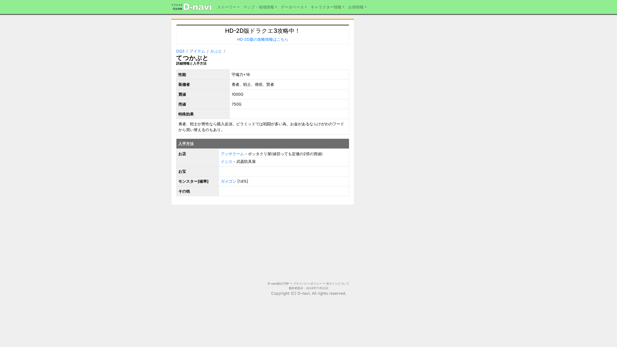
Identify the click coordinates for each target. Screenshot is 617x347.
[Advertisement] (215, 242)
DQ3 (180, 51)
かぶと (216, 51)
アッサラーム (232, 153)
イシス (226, 161)
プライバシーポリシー (307, 283)
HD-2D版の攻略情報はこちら (262, 39)
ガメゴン (228, 181)
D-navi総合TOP (278, 283)
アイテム (197, 51)
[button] (228, 7)
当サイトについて (337, 283)
